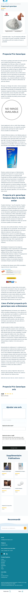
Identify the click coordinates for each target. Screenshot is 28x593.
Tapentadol (3, 565)
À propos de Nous (4, 575)
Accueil (2, 3)
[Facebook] (4, 553)
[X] (1, 553)
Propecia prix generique (15, 3)
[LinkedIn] (6, 553)
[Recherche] (25, 528)
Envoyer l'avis (14, 448)
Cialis (2, 567)
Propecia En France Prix (7, 497)
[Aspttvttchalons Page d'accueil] (5, 1)
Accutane (3, 562)
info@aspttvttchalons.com (7, 539)
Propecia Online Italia (6, 462)
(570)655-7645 (4, 545)
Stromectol (3, 560)
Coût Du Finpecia (18, 479)
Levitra (2, 559)
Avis (2, 574)
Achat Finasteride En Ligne (6, 480)
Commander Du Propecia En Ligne (20, 463)
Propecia (7, 3)
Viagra (2, 568)
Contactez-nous (4, 577)
